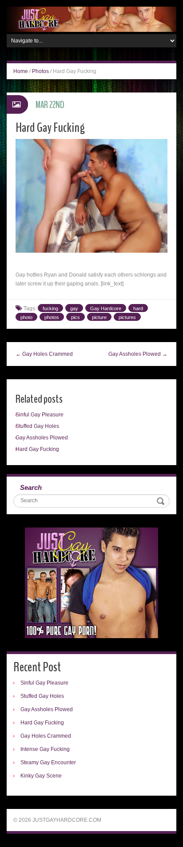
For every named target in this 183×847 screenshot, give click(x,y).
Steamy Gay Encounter (48, 762)
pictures (127, 317)
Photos (40, 71)
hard (138, 308)
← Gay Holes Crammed (44, 354)
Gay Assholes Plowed (42, 438)
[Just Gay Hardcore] (91, 19)
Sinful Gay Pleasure (40, 415)
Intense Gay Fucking (45, 749)
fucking (50, 308)
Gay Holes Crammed (45, 736)
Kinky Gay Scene (41, 776)
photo (26, 317)
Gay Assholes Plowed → (137, 354)
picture (99, 317)
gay (74, 308)
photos (51, 317)
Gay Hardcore (105, 308)
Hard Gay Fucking (37, 449)
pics (75, 317)
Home (20, 71)
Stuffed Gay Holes (37, 426)
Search (31, 487)
